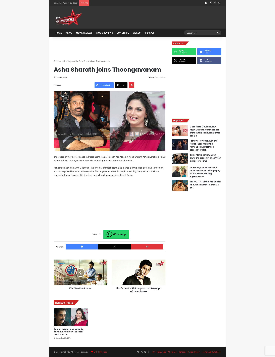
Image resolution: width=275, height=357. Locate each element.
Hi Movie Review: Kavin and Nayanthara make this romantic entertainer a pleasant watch (204, 145)
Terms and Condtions (211, 352)
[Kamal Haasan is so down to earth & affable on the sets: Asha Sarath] (71, 317)
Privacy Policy (193, 352)
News (69, 33)
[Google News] (116, 234)
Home (59, 33)
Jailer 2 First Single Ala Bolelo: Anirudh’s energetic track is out (205, 184)
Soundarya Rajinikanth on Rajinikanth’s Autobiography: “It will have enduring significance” (205, 172)
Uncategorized (70, 61)
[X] (114, 246)
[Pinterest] (131, 85)
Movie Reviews (84, 33)
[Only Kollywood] (68, 17)
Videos (137, 33)
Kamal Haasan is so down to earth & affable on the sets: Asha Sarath (68, 332)
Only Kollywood (100, 352)
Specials (149, 33)
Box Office (123, 33)
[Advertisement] (152, 17)
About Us (172, 352)
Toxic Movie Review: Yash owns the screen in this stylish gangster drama (205, 157)
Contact (181, 352)
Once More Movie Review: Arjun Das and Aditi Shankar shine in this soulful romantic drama (205, 131)
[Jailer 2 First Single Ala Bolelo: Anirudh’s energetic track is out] (180, 185)
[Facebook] (82, 246)
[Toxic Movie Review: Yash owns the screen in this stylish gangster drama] (180, 158)
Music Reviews (104, 33)
